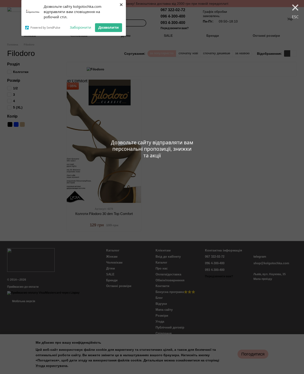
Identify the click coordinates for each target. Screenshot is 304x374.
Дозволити (108, 27)
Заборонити (80, 27)
